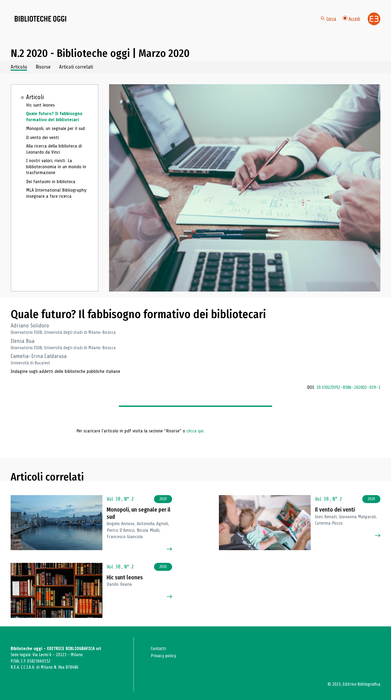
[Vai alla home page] (40, 18)
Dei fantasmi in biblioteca (50, 181)
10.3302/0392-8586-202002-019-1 (348, 387)
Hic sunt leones (40, 105)
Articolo (19, 67)
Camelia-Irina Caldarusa (38, 356)
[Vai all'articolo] (56, 522)
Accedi (354, 18)
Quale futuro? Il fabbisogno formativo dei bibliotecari (54, 116)
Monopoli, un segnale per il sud (55, 128)
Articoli (35, 97)
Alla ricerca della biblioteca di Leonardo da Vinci (54, 149)
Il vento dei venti (42, 137)
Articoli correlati (76, 67)
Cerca (331, 18)
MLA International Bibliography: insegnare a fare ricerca (56, 193)
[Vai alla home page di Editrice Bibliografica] (374, 18)
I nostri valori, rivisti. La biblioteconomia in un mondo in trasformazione (56, 166)
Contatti (158, 648)
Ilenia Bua (22, 341)
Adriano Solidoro (30, 325)
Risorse (43, 67)
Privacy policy (163, 655)
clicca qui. (195, 430)
